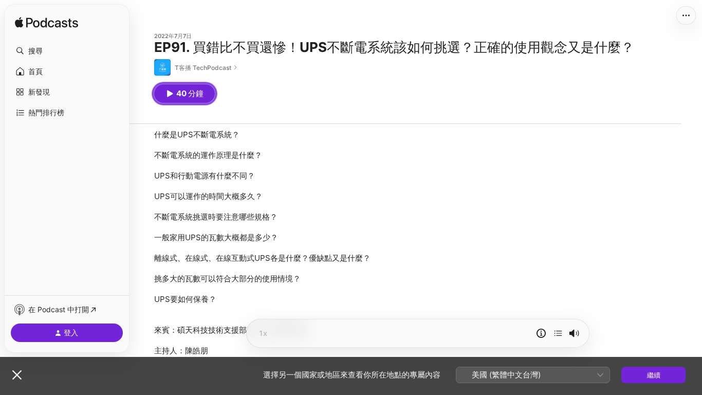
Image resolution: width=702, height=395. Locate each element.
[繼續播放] (558, 333)
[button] (66, 51)
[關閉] (17, 375)
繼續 (653, 375)
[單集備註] (541, 333)
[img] (46, 23)
